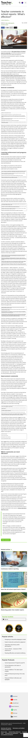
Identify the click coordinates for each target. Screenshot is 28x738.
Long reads (4, 20)
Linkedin (15, 716)
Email (11, 27)
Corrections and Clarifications (11, 733)
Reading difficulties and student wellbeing (15, 653)
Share (2, 27)
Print (15, 27)
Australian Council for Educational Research (13, 723)
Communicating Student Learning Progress (11, 75)
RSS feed (15, 713)
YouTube (15, 699)
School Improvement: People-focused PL (15, 662)
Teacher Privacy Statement (15, 732)
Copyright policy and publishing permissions (14, 734)
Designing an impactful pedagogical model (15, 639)
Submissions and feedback (19, 728)
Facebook (15, 696)
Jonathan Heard (4, 24)
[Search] (20, 2)
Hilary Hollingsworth (9, 23)
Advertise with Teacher (6, 728)
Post (6, 27)
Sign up (6, 619)
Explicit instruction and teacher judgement (15, 642)
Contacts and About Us (6, 729)
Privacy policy (4, 732)
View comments (6, 540)
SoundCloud (15, 703)
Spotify (15, 709)
